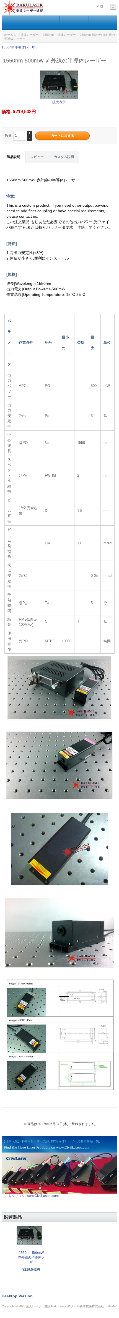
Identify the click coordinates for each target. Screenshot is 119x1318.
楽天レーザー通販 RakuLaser (46, 1306)
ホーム (8, 34)
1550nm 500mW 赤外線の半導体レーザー (31, 1257)
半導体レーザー (28, 34)
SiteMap (112, 1306)
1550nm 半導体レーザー (59, 34)
